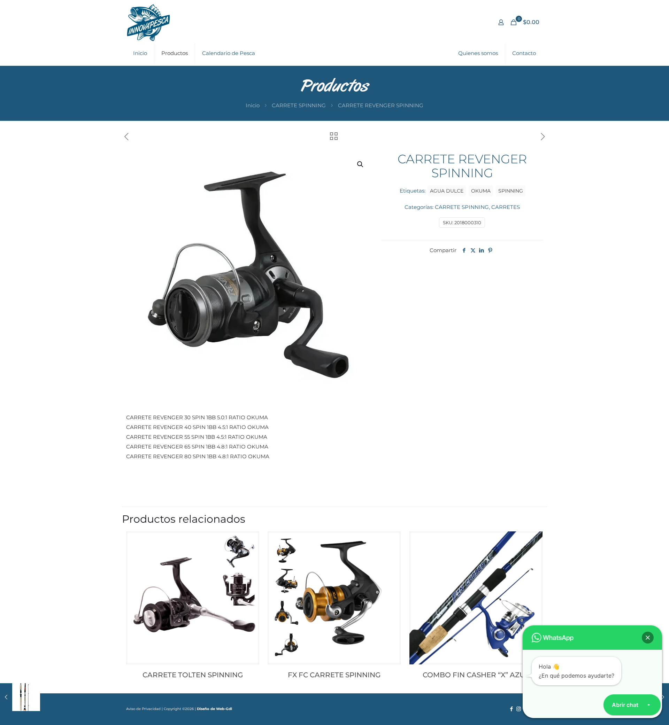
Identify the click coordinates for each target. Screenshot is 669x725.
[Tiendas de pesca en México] (148, 22)
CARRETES (505, 207)
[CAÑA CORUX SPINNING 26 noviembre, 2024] (20, 697)
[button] (361, 164)
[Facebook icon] (511, 708)
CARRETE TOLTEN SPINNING (193, 675)
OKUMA (481, 191)
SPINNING (510, 191)
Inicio (253, 105)
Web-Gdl (224, 709)
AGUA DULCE (446, 191)
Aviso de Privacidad (143, 709)
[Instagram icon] (518, 708)
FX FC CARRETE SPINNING (334, 675)
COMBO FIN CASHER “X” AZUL (476, 675)
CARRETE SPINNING (299, 105)
